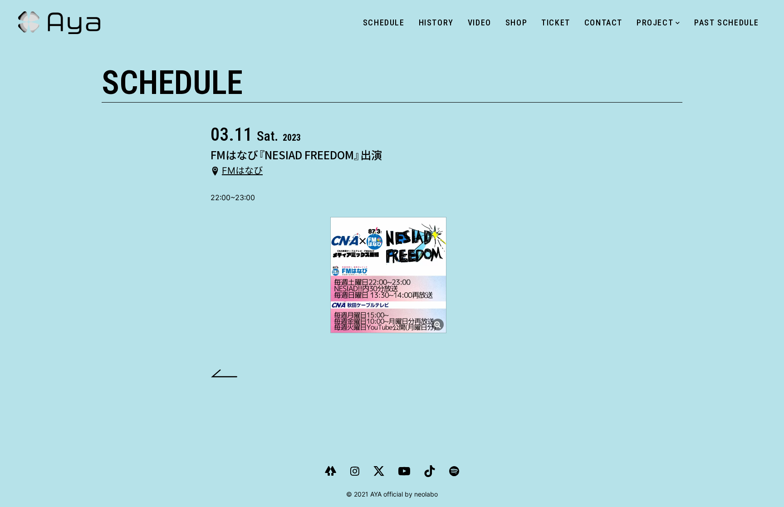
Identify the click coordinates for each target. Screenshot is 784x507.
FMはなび (242, 171)
